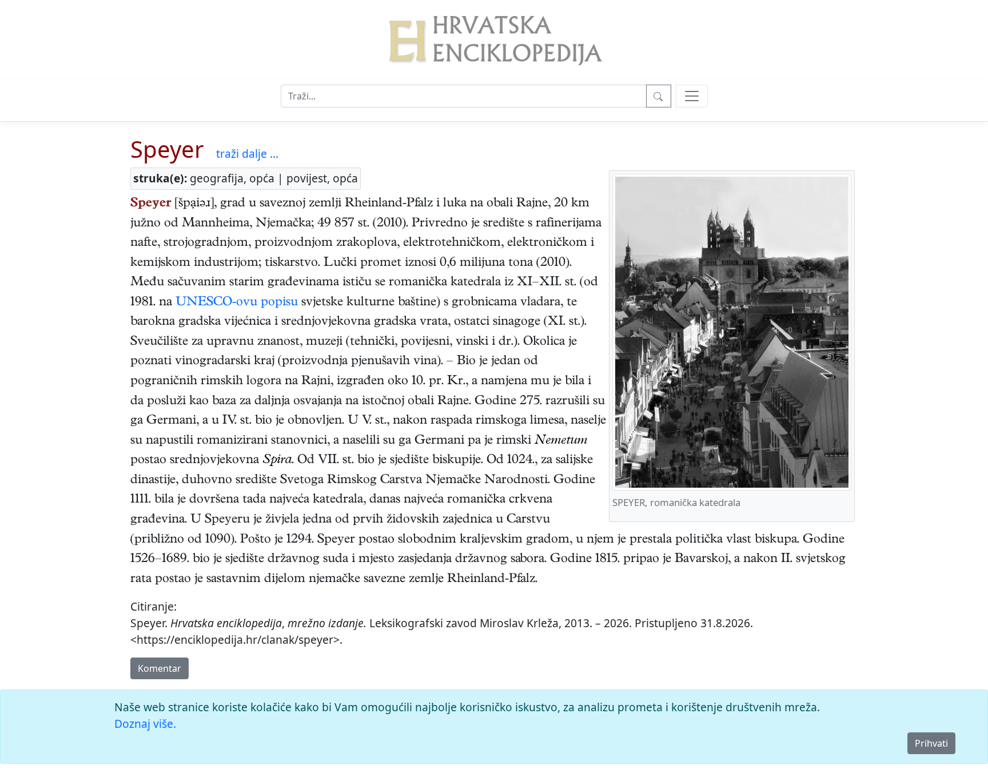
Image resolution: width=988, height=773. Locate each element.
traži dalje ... (247, 153)
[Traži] (658, 96)
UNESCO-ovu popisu (237, 303)
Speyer (167, 149)
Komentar (159, 668)
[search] (692, 96)
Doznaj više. (145, 723)
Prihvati (931, 743)
